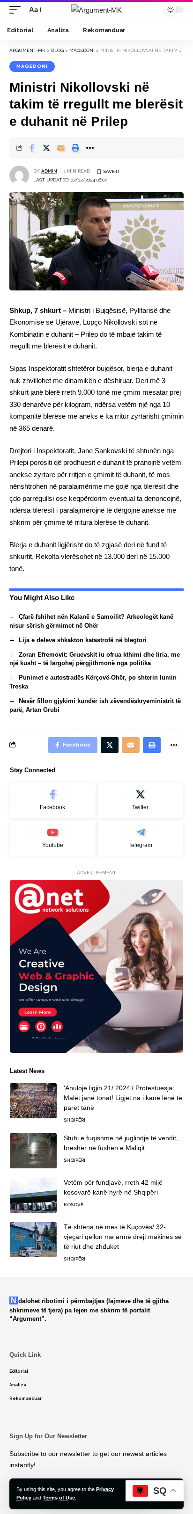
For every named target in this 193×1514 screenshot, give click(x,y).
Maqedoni (32, 66)
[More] (89, 147)
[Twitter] (141, 800)
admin (49, 171)
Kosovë (73, 1204)
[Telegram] (141, 838)
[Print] (75, 147)
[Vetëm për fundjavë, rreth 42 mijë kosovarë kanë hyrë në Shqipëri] (33, 1195)
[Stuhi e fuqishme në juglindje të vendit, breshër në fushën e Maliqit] (33, 1150)
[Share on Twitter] (46, 147)
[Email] (60, 147)
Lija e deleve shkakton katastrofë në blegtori (83, 640)
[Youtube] (53, 838)
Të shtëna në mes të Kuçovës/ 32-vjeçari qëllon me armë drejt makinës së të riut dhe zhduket (123, 1236)
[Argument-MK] (96, 10)
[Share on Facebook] (31, 147)
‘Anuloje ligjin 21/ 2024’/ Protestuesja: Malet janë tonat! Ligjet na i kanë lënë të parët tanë (123, 1097)
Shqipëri (74, 1120)
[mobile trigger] (17, 10)
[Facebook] (53, 800)
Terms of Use (59, 1497)
